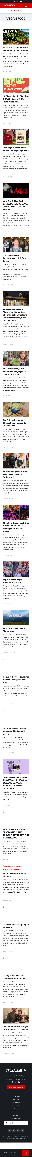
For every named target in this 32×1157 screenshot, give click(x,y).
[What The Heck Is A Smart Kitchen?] (16, 866)
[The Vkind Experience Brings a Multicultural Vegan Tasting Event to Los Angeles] (16, 506)
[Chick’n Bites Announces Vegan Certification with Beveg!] (16, 711)
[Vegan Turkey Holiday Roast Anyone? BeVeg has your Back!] (16, 660)
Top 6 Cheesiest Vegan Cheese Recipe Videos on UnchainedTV (14, 423)
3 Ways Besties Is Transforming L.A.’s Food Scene (14, 258)
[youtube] (21, 1)
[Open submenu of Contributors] (27, 1112)
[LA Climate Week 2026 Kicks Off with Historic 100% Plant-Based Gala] (16, 79)
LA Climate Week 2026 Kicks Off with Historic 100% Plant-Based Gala (16, 99)
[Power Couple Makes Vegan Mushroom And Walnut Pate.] (16, 1009)
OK (25, 1153)
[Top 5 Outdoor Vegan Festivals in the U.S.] (16, 563)
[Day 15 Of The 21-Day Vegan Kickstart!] (16, 907)
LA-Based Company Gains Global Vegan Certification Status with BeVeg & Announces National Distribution (15, 783)
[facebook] (9, 1130)
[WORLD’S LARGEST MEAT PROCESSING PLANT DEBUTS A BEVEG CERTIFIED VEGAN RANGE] (16, 812)
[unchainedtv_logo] (16, 1069)
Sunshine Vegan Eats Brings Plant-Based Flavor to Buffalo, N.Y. (16, 474)
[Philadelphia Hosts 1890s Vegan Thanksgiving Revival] (16, 130)
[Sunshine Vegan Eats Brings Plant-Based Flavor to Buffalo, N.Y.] (16, 454)
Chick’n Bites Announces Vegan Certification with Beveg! (14, 731)
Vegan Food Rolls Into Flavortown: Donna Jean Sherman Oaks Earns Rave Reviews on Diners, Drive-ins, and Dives (15, 315)
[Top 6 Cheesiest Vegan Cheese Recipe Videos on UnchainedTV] (16, 403)
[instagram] (17, 1)
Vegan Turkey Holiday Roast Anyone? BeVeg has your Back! (16, 680)
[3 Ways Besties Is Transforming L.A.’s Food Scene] (16, 238)
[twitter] (14, 1)
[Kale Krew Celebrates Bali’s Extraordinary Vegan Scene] (16, 30)
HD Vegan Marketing (19, 1138)
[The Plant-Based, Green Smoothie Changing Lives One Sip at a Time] (16, 352)
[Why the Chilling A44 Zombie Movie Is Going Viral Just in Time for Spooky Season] (16, 184)
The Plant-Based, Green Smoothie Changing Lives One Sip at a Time (14, 371)
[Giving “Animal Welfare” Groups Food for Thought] (16, 958)
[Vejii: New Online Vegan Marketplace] (16, 611)
